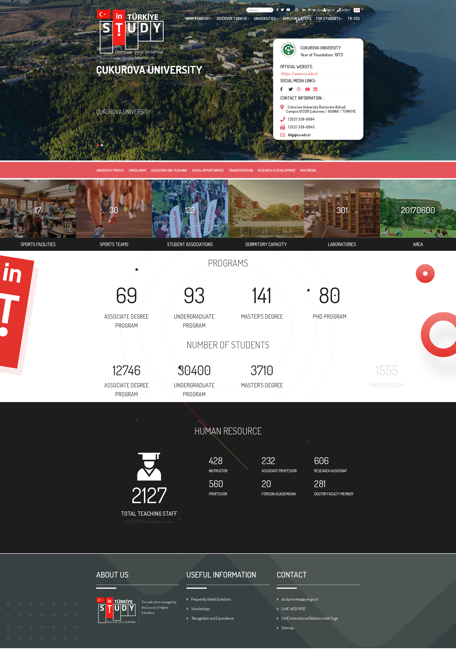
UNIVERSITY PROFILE (110, 170)
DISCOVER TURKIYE (232, 18)
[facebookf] (278, 10)
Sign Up (316, 10)
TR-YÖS (353, 18)
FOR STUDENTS (328, 18)
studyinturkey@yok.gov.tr (299, 599)
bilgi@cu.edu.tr (299, 134)
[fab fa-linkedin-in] (304, 10)
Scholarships (200, 608)
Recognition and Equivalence (212, 618)
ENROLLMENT (138, 170)
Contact (345, 10)
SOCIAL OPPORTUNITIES (208, 170)
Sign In (330, 10)
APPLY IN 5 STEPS (297, 18)
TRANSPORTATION (241, 170)
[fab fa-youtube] (288, 10)
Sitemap (287, 627)
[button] (358, 10)
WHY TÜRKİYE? (198, 18)
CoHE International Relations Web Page (309, 618)
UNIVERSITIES (265, 18)
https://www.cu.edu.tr (299, 73)
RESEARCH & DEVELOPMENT (277, 170)
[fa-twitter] (282, 10)
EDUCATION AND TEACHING (169, 170)
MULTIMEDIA (308, 170)
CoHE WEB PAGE (293, 608)
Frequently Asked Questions (211, 599)
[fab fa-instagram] (296, 10)
